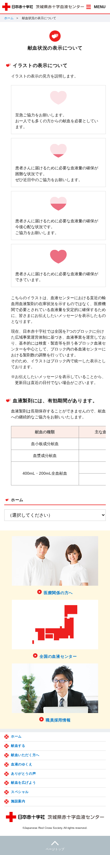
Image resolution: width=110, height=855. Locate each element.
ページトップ (55, 849)
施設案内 (18, 801)
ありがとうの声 (23, 774)
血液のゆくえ (21, 764)
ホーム (9, 18)
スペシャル (20, 792)
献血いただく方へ (25, 755)
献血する (18, 746)
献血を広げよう (23, 783)
